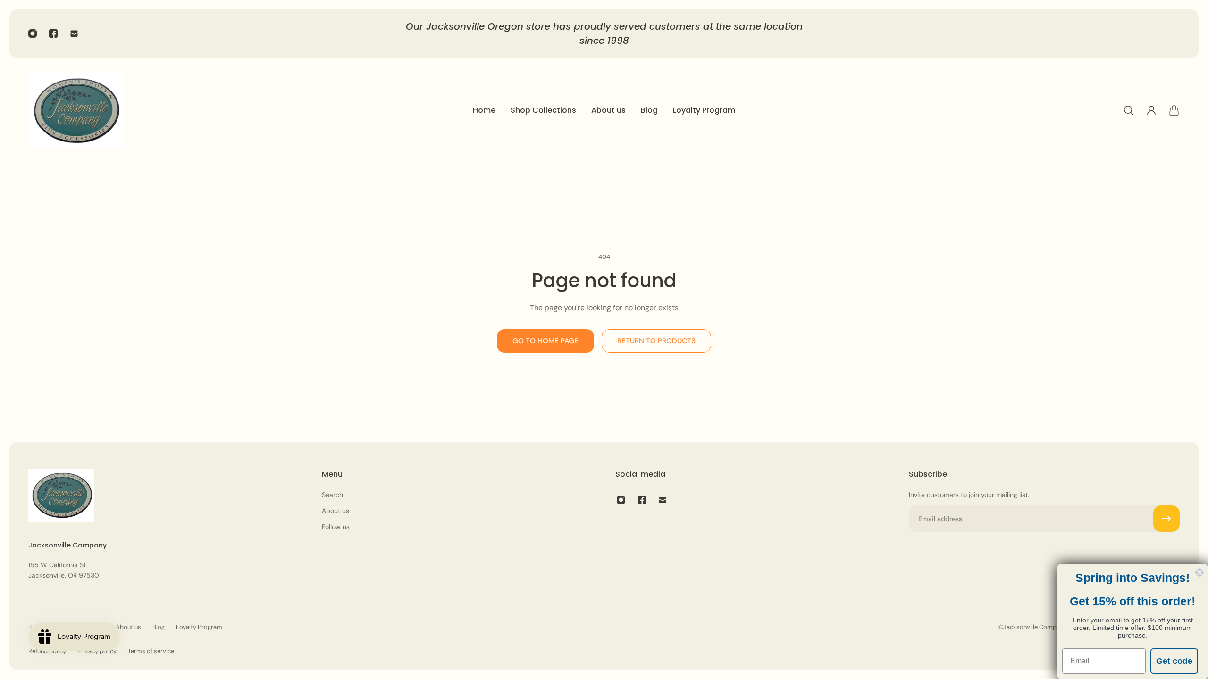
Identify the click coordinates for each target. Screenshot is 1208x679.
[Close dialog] (1199, 572)
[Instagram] (32, 33)
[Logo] (75, 110)
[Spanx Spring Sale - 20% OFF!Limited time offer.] (644, 33)
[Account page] (1151, 110)
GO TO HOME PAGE (545, 341)
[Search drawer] (1128, 110)
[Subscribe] (1166, 518)
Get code (1174, 661)
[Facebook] (53, 33)
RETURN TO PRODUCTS (656, 341)
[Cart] (1174, 110)
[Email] (74, 33)
